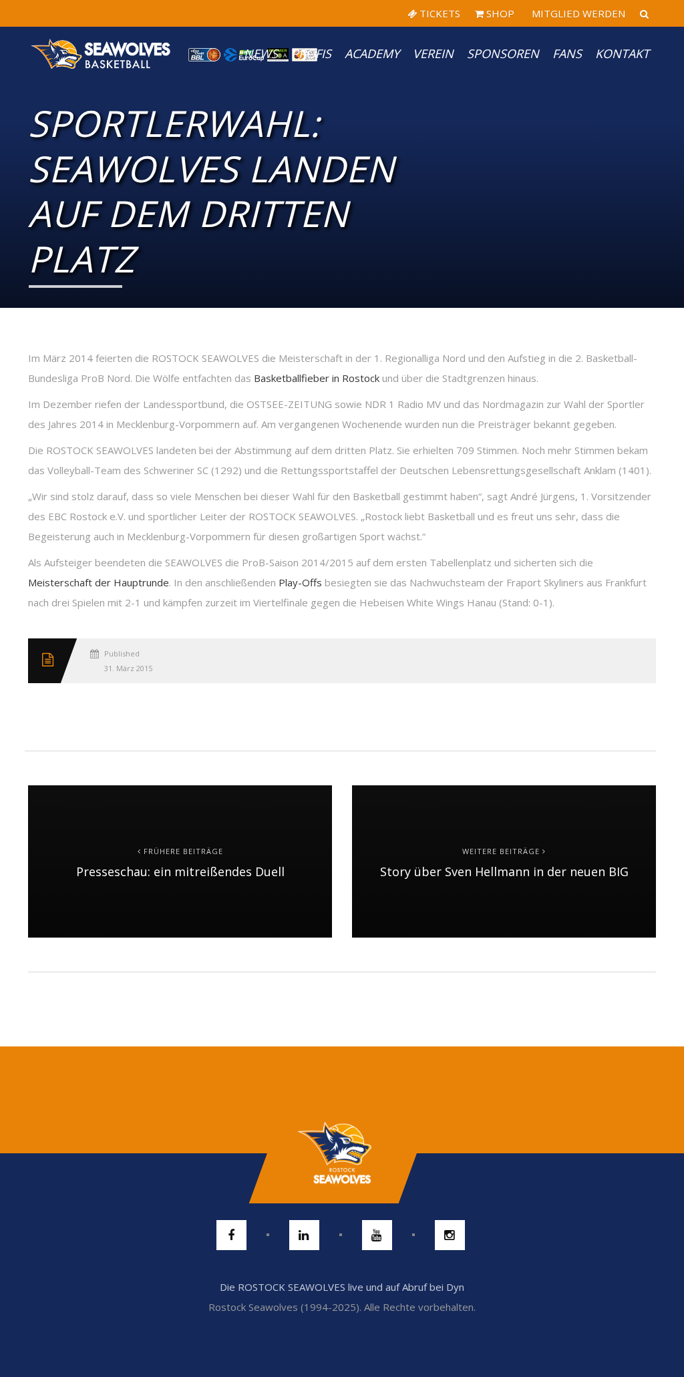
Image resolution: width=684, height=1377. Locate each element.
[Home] (101, 53)
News (261, 53)
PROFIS (311, 53)
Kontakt (622, 53)
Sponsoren (503, 53)
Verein (433, 53)
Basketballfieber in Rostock (316, 378)
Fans (567, 53)
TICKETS (438, 13)
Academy (372, 53)
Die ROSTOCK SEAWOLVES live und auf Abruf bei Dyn (342, 1287)
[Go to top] (341, 1153)
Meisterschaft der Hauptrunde (98, 582)
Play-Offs (300, 582)
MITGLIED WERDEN (577, 13)
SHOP (499, 13)
